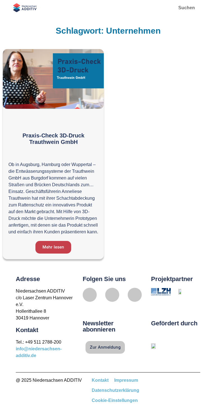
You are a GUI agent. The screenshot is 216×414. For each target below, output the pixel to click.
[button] (162, 7)
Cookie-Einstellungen (115, 400)
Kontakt (100, 380)
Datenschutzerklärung (115, 390)
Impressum (126, 380)
